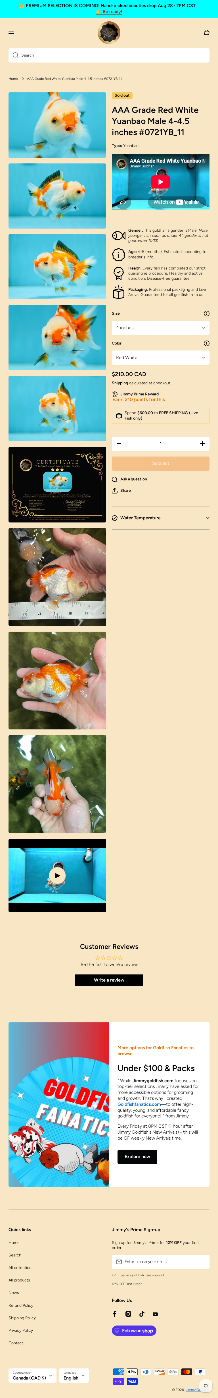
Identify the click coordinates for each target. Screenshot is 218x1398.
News (14, 1292)
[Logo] (109, 32)
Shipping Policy (22, 1318)
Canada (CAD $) (29, 1378)
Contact (16, 1343)
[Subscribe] (202, 1262)
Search (15, 1255)
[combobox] (109, 55)
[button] (121, 490)
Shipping (120, 383)
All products (19, 1280)
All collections (21, 1267)
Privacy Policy (21, 1330)
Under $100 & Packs (156, 1068)
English (71, 1378)
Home (13, 79)
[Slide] (206, 313)
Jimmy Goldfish (197, 1390)
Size (116, 313)
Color (116, 343)
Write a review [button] (109, 980)
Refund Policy (21, 1305)
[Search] (13, 55)
